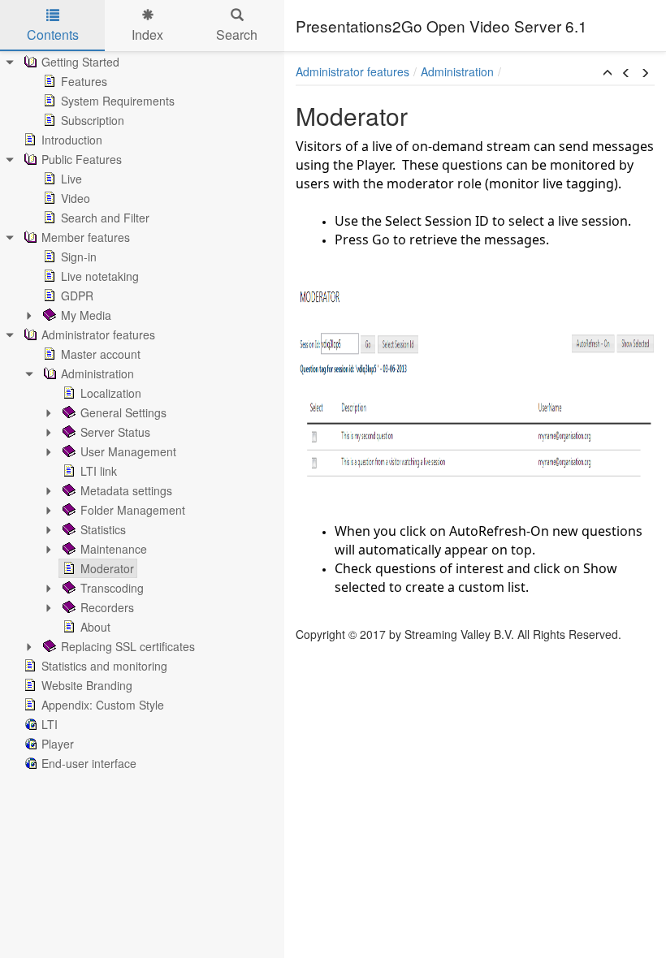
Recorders (107, 607)
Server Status (115, 432)
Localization (110, 393)
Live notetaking (100, 276)
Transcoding (112, 588)
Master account (101, 354)
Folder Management (132, 510)
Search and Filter (105, 217)
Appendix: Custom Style (102, 705)
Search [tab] (236, 34)
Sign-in (79, 256)
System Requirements (118, 101)
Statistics (103, 529)
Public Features (81, 159)
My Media (86, 315)
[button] (607, 73)
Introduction (71, 140)
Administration (97, 373)
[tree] (142, 412)
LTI (49, 724)
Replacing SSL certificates (128, 646)
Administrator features (98, 334)
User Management (128, 451)
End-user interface (88, 763)
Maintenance (113, 549)
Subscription (92, 120)
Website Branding (86, 685)
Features (84, 81)
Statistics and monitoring (104, 666)
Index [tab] (147, 34)
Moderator (107, 568)
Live (71, 178)
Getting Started (80, 62)
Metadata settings (126, 490)
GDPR (77, 295)
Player (57, 744)
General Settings (123, 412)
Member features (85, 237)
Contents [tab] (53, 34)
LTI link (98, 471)
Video (75, 198)
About (95, 627)
